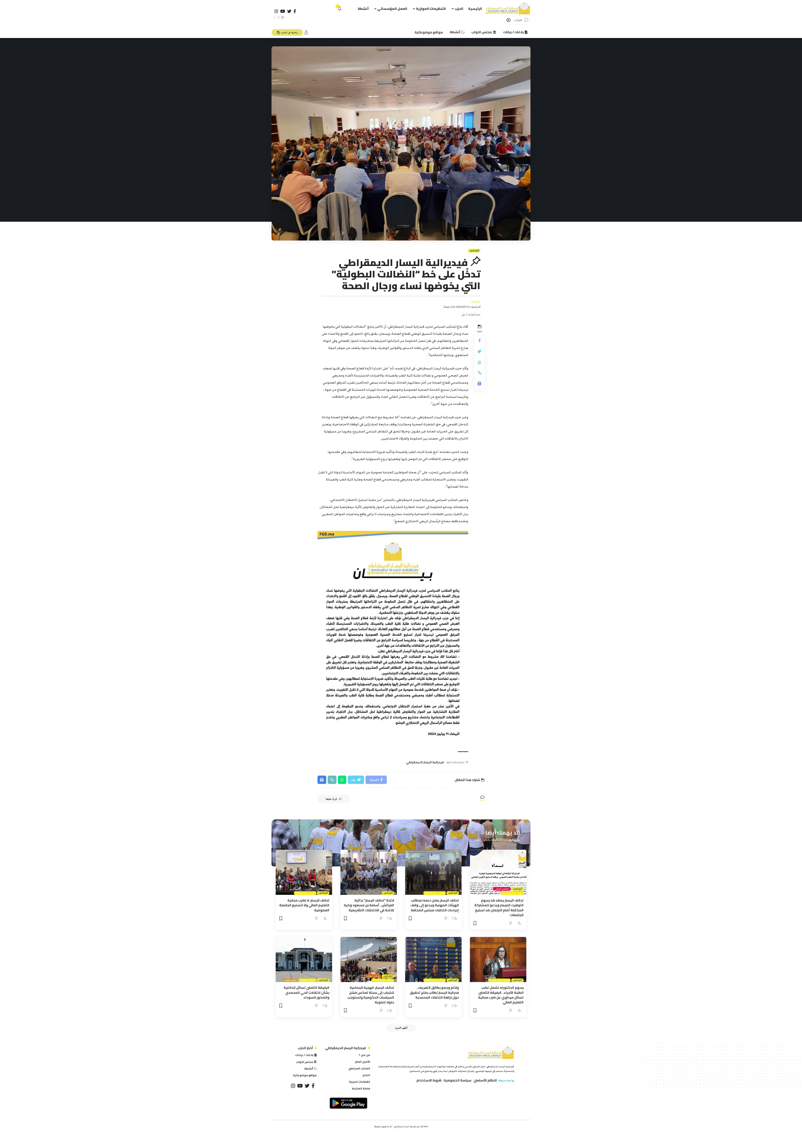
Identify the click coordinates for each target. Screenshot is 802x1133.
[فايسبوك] (294, 11)
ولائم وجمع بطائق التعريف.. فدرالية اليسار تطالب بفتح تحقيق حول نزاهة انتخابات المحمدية (434, 992)
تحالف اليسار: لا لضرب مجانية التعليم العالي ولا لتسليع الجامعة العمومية (304, 905)
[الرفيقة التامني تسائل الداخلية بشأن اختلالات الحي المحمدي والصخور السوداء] (304, 959)
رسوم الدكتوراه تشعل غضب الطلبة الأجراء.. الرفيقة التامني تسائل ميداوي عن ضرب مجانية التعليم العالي (501, 994)
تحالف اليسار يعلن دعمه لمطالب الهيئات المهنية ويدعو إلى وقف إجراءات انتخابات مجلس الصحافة (434, 905)
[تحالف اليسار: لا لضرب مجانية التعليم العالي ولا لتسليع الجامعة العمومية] (304, 872)
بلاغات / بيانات (373, 976)
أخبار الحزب (474, 250)
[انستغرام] (276, 11)
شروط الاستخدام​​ (429, 1080)
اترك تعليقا (331, 798)
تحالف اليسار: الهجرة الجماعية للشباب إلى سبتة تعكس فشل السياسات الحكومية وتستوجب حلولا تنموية (370, 994)
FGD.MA (475, 302)
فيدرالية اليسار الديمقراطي (425, 762)
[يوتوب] (282, 11)
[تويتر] (289, 11)
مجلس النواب (290, 980)
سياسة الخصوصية (457, 1080)
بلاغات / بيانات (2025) (512, 893)
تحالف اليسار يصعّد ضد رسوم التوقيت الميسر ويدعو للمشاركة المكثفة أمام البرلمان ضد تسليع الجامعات (499, 907)
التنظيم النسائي (502, 889)
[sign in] (306, 32)
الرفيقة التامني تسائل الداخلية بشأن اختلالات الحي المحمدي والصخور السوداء (306, 992)
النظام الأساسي (485, 1080)
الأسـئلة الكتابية (307, 980)
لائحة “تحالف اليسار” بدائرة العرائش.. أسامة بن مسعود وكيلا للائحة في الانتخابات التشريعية (369, 905)
